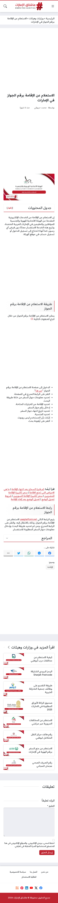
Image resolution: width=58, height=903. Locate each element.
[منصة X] (36, 888)
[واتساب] (29, 553)
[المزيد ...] (8, 553)
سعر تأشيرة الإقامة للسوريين (28, 495)
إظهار (10, 208)
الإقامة (50, 567)
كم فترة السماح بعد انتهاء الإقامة (27, 489)
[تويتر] (18, 553)
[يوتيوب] (31, 888)
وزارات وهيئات (36, 18)
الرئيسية (50, 18)
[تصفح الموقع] (52, 6)
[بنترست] (22, 888)
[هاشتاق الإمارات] (29, 6)
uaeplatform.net (28, 519)
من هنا (38, 390)
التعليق (50, 806)
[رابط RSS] (17, 888)
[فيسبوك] (49, 553)
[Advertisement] (29, 60)
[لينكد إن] (27, 888)
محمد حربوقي (40, 107)
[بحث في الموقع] (5, 6)
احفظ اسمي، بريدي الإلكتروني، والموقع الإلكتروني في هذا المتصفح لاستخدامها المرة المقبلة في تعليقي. (29, 844)
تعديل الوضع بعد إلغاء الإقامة (25, 499)
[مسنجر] (39, 553)
